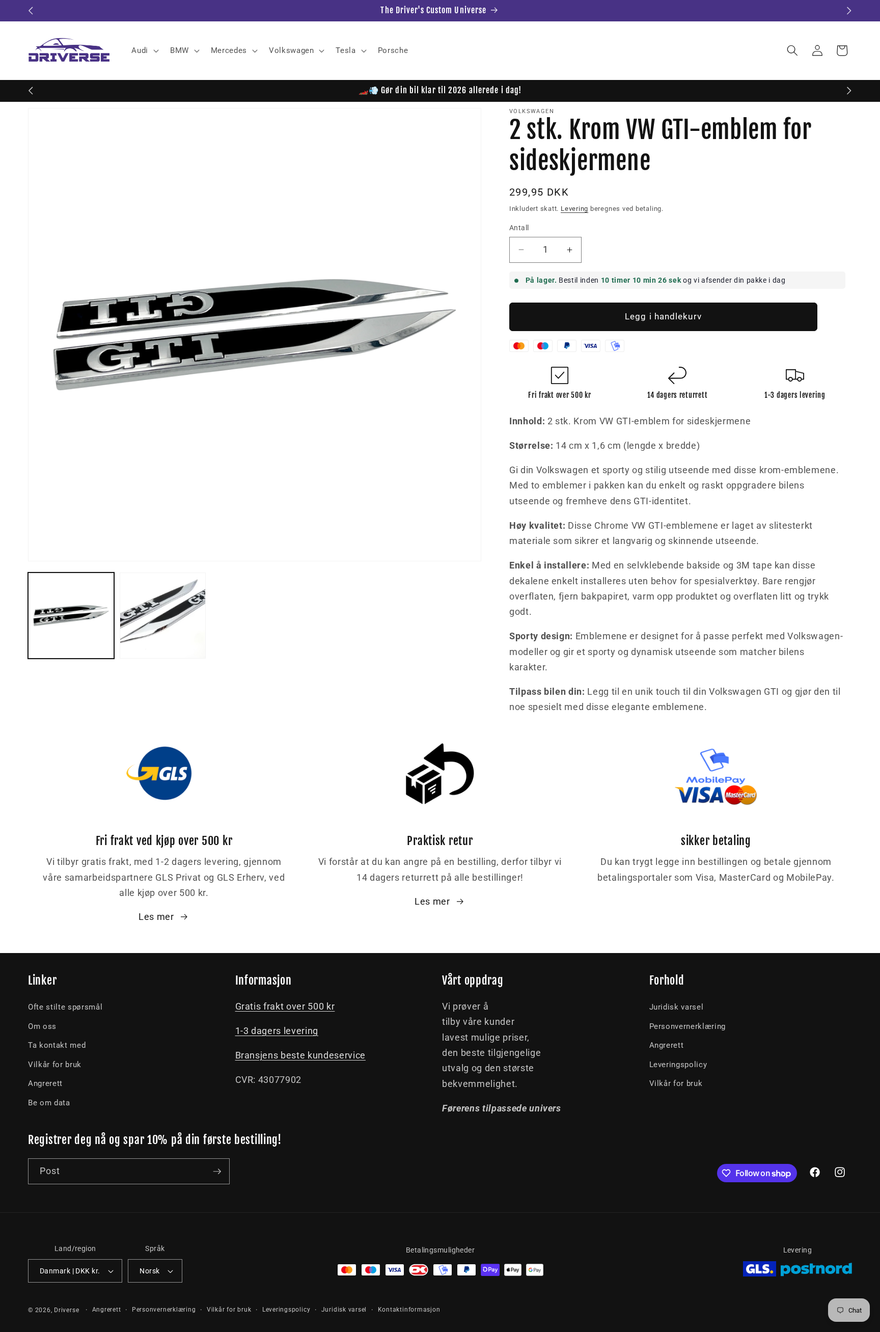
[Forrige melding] (31, 10)
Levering (574, 208)
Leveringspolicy (678, 1064)
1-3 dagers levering (277, 1031)
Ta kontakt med (57, 1045)
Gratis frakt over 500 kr (285, 1006)
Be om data (49, 1102)
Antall (519, 228)
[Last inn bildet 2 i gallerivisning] (163, 616)
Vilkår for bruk (54, 1064)
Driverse (66, 1310)
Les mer (156, 917)
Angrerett (45, 1083)
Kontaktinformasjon (409, 1309)
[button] (144, 50)
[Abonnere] (217, 1171)
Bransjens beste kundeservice (300, 1055)
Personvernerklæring (687, 1026)
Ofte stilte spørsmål (65, 1007)
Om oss (42, 1026)
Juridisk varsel (676, 1007)
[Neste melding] (849, 10)
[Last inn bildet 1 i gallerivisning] (71, 616)
